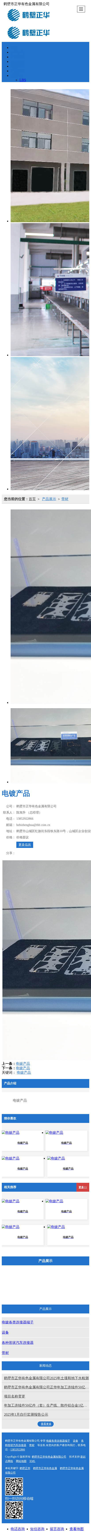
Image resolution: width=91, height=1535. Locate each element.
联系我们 (18, 75)
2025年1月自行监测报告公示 (26, 1414)
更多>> (83, 1187)
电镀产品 (23, 1063)
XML (32, 1461)
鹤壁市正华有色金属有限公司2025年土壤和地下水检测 (46, 1378)
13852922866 (17, 1449)
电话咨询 (18, 1529)
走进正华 (18, 66)
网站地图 (21, 1461)
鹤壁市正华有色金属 (45, 1468)
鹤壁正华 (25, 1468)
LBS (22, 80)
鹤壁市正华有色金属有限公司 (49, 1456)
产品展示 (18, 57)
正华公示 (18, 71)
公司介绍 (18, 52)
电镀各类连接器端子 (39, 1281)
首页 (14, 47)
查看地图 (77, 1529)
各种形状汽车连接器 (39, 1293)
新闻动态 (18, 61)
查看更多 (46, 1423)
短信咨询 (37, 1529)
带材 (64, 499)
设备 (70, 1281)
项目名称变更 (14, 1396)
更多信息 (25, 844)
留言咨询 (57, 1529)
